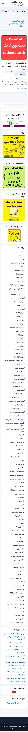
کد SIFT (22, 582)
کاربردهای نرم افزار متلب (17, 646)
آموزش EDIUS (20, 309)
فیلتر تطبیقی (20, 575)
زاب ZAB (21, 538)
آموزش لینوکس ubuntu (17, 405)
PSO (23, 461)
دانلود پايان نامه (19, 527)
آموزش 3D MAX (19, 270)
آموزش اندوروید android (17, 295)
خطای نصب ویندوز (18, 668)
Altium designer (19, 252)
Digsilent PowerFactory (17, 442)
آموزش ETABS (20, 320)
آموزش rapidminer (19, 375)
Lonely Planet (20, 446)
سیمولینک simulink (18, 545)
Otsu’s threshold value (17, 457)
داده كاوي (23, 74)
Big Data (21, 435)
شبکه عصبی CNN (19, 552)
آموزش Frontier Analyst (17, 328)
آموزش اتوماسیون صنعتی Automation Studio (16, 290)
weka (22, 483)
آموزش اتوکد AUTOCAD (17, 285)
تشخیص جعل (20, 501)
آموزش (24, 69)
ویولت (22, 611)
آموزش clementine (19, 302)
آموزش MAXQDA (19, 357)
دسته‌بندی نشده (19, 534)
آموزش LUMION (19, 353)
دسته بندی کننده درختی (17, 530)
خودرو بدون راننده (19, 516)
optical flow (21, 453)
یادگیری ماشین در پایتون (17, 622)
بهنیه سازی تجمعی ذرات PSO (15, 490)
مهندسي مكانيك (19, 608)
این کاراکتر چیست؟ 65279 (16, 671)
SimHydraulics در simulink (16, 475)
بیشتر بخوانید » (22, 89)
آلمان (22, 259)
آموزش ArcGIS (20, 281)
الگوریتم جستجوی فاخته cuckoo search (15, 72)
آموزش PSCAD (19, 368)
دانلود (16, 74)
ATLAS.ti (21, 256)
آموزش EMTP (20, 313)
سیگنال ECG (20, 541)
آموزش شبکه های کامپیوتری (16, 401)
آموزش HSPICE (19, 339)
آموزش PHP (20, 364)
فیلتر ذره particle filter (17, 578)
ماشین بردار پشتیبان (18, 586)
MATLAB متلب (20, 450)
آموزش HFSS (20, 335)
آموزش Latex (20, 346)
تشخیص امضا (20, 497)
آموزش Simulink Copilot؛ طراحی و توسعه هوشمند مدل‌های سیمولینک (14, 636)
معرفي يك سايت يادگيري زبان (15, 675)
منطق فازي (21, 597)
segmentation (20, 468)
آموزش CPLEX (20, 306)
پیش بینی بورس (19, 494)
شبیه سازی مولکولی (18, 567)
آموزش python (20, 372)
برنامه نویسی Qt (19, 486)
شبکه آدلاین (20, 549)
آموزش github (20, 331)
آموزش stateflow (19, 394)
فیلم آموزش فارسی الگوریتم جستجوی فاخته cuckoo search (14, 65)
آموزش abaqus (20, 274)
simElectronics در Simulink (16, 472)
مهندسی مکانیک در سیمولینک (15, 604)
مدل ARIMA (20, 589)
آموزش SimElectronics (17, 383)
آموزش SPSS (20, 390)
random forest (20, 464)
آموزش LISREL (19, 350)
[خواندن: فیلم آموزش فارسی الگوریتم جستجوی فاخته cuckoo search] (14, 48)
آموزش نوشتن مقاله (18, 408)
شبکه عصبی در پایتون (17, 556)
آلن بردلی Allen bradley (17, 263)
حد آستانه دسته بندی (18, 512)
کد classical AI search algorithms (14, 643)
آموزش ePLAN (20, 317)
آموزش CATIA (20, 298)
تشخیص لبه (20, 505)
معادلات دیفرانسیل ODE (17, 593)
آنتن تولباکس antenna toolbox (15, 416)
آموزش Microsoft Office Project (14, 361)
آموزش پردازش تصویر (18, 397)
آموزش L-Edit (20, 342)
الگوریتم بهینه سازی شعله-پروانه (15, 420)
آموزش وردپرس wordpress (16, 412)
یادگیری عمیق (20, 619)
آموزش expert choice (18, 324)
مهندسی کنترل (20, 600)
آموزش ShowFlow (19, 379)
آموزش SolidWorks (18, 386)
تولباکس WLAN (19, 508)
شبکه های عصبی (19, 560)
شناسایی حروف (19, 571)
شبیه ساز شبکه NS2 (18, 564)
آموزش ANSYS (20, 278)
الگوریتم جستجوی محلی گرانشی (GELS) (14, 430)
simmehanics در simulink (17, 479)
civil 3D (22, 439)
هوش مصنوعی (19, 615)
